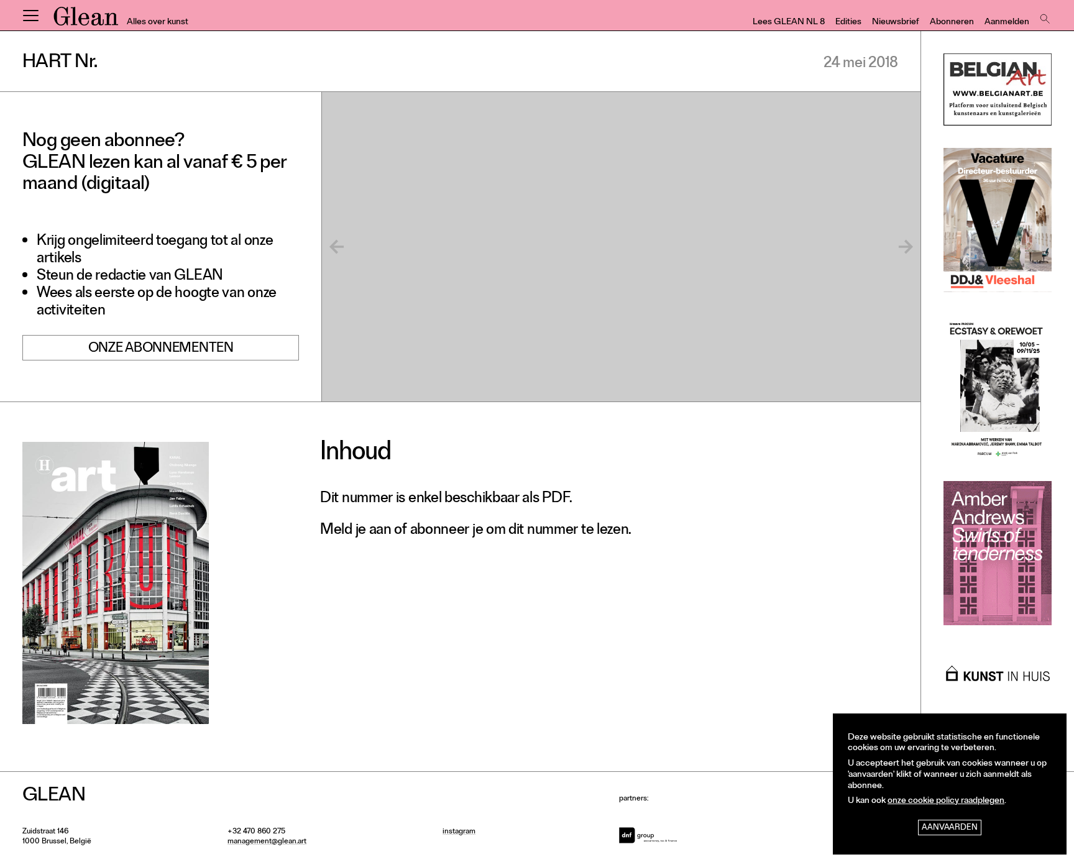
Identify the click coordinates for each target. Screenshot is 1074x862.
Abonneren (952, 23)
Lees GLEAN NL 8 (789, 23)
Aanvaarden (950, 828)
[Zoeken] (1043, 15)
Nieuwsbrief (895, 23)
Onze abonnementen (161, 349)
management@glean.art (266, 842)
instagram (459, 832)
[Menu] (30, 15)
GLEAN (85, 20)
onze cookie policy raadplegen (946, 801)
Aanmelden (1006, 23)
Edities (848, 23)
